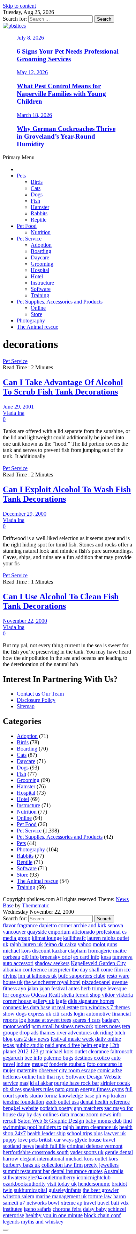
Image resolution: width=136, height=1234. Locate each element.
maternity (27, 1070)
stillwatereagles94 (22, 1177)
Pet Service (29, 239)
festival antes (65, 988)
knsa (106, 957)
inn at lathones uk (37, 976)
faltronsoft (121, 1051)
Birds (37, 182)
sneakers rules (38, 1089)
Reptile (38, 220)
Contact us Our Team (40, 694)
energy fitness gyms (102, 1089)
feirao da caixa (60, 944)
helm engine (94, 1045)
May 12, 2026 (32, 72)
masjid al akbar (36, 1083)
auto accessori (18, 963)
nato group (67, 1089)
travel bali (108, 1203)
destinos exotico (92, 1058)
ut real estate (65, 1007)
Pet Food (27, 226)
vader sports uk (87, 1152)
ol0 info (30, 957)
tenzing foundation (23, 1102)
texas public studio (23, 1045)
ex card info (86, 957)
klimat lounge (47, 938)
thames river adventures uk (69, 1033)
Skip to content (19, 6)
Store (36, 314)
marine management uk (61, 1196)
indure (23, 1064)
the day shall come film (97, 969)
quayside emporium (48, 932)
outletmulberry (59, 1177)
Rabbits (39, 213)
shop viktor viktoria (111, 995)
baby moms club (103, 1121)
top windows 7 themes (105, 1007)
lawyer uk (115, 1133)
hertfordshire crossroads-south (36, 1152)
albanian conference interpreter (36, 969)
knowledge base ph (80, 1096)
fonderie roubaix (67, 1064)
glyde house (88, 1140)
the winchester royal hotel (52, 982)
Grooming (42, 264)
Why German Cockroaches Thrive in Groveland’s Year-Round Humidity (66, 136)
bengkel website (20, 1108)
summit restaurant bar (26, 1171)
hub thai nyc (50, 1077)
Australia (113, 1171)
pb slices (12, 1089)
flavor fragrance (20, 925)
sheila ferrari (75, 995)
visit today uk (62, 1184)
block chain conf (102, 1215)
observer (48, 1070)
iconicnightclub (94, 1177)
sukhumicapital (30, 1190)
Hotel (37, 276)
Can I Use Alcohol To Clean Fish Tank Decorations (61, 601)
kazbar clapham (69, 951)
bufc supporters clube (81, 976)
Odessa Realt (45, 995)
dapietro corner (55, 925)
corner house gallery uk (28, 1001)
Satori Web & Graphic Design (51, 1121)
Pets (21, 176)
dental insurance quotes (77, 1171)
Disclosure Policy (36, 700)
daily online (108, 1039)
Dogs (37, 194)
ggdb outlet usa (62, 1102)
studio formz (43, 1096)
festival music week (72, 1039)
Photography (31, 320)
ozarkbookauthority (24, 1184)
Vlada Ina (13, 413)
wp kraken (114, 1096)
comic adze (109, 1070)
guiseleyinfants (64, 1190)
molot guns (105, 944)
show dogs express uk (27, 1014)
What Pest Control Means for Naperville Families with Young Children (61, 93)
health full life (50, 1146)
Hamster (40, 207)
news (28, 1146)
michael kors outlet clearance (77, 1051)
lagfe (61, 1001)
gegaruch (13, 1058)
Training (40, 295)
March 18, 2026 (34, 115)
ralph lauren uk (26, 944)
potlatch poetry (56, 1108)
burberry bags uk (21, 1165)
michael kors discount (27, 951)
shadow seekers (52, 963)
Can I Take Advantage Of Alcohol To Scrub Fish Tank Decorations (63, 387)
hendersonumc (94, 1184)
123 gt (37, 1051)
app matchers (88, 1108)
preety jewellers (101, 1165)
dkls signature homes (91, 1001)
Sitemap (26, 706)
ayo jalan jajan (34, 988)
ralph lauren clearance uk (90, 1127)
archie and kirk (90, 925)
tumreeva (122, 957)
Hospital (40, 270)
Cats (35, 188)
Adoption (41, 245)
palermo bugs (58, 1058)
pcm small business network (62, 1026)
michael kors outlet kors (92, 1159)
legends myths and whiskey (33, 1222)
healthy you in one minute (54, 1215)
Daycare (40, 257)
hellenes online (19, 1077)
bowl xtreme (62, 1203)
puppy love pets (20, 1140)
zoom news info (103, 1114)
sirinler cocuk (115, 1083)
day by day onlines (38, 1114)
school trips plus (85, 1133)
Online (38, 308)
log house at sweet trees (45, 1020)
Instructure (42, 283)
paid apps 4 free (62, 1045)
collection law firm (62, 1165)
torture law (100, 1196)
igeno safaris (37, 1209)
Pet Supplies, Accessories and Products (60, 302)
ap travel (86, 1203)
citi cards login (69, 1014)
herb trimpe (93, 988)
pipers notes (108, 1026)
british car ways (56, 1140)
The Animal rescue (37, 327)
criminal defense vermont (94, 1146)
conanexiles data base (26, 1007)
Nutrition (41, 232)
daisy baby (95, 1209)
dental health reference (105, 1102)
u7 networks (33, 1203)
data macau (72, 1114)
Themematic (35, 905)
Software (41, 289)
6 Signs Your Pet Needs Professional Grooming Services (68, 55)
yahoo (84, 944)
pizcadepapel (96, 982)
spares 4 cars (86, 1020)
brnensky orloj (56, 957)
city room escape (77, 1070)
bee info (33, 1058)
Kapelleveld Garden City (98, 963)
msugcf (40, 1064)
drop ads (29, 1033)
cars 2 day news (31, 1039)
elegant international (42, 1159)
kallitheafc (74, 938)
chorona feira (67, 1209)
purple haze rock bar (76, 1083)
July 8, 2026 (30, 38)
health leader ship (46, 1133)
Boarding (41, 251)
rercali (9, 1121)
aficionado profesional (96, 932)
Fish (35, 201)
